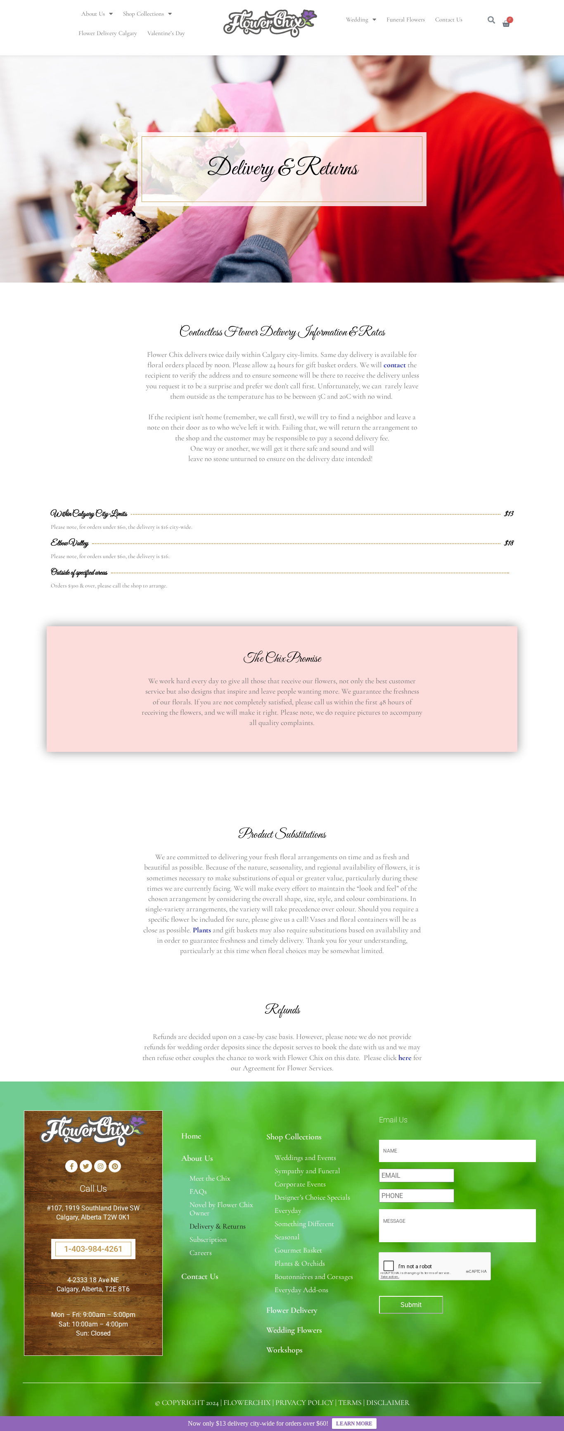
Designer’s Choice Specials (312, 1197)
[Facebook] (71, 1166)
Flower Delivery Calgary (107, 33)
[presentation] (435, 1266)
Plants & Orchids (300, 1263)
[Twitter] (86, 1166)
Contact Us (448, 19)
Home (191, 1136)
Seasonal (287, 1236)
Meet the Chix (210, 1178)
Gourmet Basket (298, 1250)
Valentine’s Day (166, 33)
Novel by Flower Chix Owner (221, 1208)
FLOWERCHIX (247, 1402)
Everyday (288, 1210)
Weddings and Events (305, 1157)
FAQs (198, 1191)
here (405, 1057)
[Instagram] (100, 1166)
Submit (411, 1305)
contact (395, 364)
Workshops (284, 1350)
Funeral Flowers (405, 19)
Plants (202, 929)
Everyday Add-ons (301, 1289)
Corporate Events (300, 1184)
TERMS (350, 1402)
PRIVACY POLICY (304, 1402)
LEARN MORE (354, 1423)
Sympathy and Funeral (307, 1170)
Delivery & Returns (218, 1226)
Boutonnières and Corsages (314, 1276)
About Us (93, 13)
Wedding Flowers (294, 1330)
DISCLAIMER (388, 1402)
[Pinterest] (115, 1166)
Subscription (208, 1239)
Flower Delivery (292, 1310)
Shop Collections (143, 13)
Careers (201, 1252)
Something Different (304, 1223)
